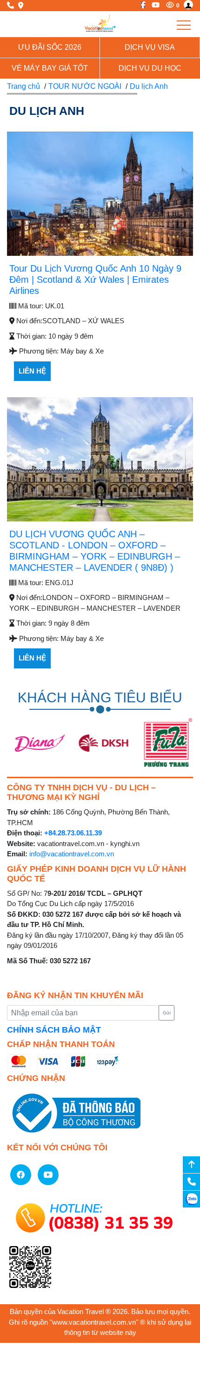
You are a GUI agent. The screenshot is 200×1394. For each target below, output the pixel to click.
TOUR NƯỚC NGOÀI (84, 86)
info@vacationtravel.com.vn (71, 854)
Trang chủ (23, 86)
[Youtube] (153, 5)
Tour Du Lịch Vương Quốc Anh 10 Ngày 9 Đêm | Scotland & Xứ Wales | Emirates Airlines (95, 279)
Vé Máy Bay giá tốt (50, 68)
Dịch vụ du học (150, 68)
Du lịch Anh (149, 86)
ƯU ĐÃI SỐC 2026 (49, 47)
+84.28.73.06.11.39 (73, 833)
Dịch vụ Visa (150, 47)
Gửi (167, 1012)
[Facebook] (140, 5)
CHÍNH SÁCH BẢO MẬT (54, 1029)
